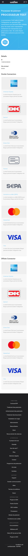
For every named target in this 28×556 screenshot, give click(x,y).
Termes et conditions (14, 489)
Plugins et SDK (14, 499)
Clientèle (14, 444)
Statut (14, 493)
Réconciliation (14, 426)
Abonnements (14, 422)
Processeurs (14, 511)
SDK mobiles (14, 507)
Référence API (14, 529)
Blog (14, 452)
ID (1, 59)
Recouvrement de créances (14, 434)
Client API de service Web (14, 533)
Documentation (14, 525)
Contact (14, 459)
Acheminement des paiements (14, 411)
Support (14, 478)
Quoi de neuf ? (14, 448)
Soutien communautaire (14, 481)
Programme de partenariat (14, 463)
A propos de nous (14, 440)
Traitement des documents (14, 415)
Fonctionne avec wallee (14, 519)
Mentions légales (14, 456)
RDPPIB (18, 546)
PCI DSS (14, 467)
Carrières (14, 471)
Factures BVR (14, 403)
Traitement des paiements (14, 407)
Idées (14, 485)
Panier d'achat (14, 503)
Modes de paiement (14, 515)
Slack (14, 430)
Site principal (4, 66)
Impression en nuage (14, 418)
